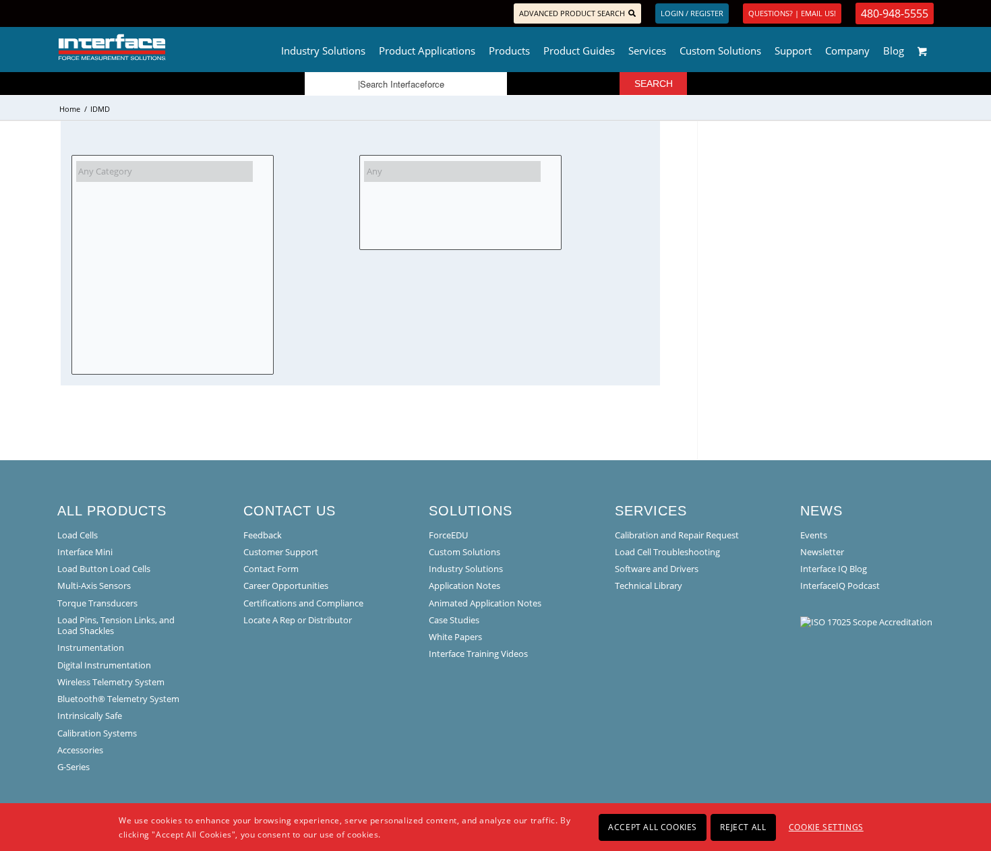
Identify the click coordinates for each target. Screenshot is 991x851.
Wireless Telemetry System (110, 682)
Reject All (743, 826)
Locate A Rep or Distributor (297, 620)
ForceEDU (448, 535)
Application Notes (464, 585)
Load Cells (77, 535)
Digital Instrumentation (104, 665)
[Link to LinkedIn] (81, 13)
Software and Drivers (656, 569)
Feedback (262, 535)
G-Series (73, 767)
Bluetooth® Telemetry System (118, 699)
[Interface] (156, 47)
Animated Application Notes (485, 603)
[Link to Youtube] (122, 13)
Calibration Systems (97, 733)
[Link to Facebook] (61, 13)
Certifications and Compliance (303, 603)
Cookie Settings (826, 826)
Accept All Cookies (652, 826)
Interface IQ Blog (833, 569)
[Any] (452, 171)
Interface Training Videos (478, 654)
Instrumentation (90, 647)
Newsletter (822, 552)
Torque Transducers (97, 603)
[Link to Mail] (101, 13)
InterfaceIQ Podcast (840, 585)
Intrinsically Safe (89, 716)
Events (813, 535)
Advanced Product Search (572, 13)
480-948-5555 (894, 13)
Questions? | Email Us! (792, 13)
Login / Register (692, 13)
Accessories (80, 750)
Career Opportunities (285, 585)
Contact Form (271, 569)
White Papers (455, 637)
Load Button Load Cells (103, 569)
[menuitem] (323, 47)
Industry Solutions (466, 569)
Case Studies (454, 620)
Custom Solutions (464, 552)
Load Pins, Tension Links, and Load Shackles (116, 625)
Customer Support (280, 552)
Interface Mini (85, 552)
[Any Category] (164, 171)
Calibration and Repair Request (677, 535)
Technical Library (648, 585)
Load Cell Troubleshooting (667, 552)
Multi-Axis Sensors (94, 585)
